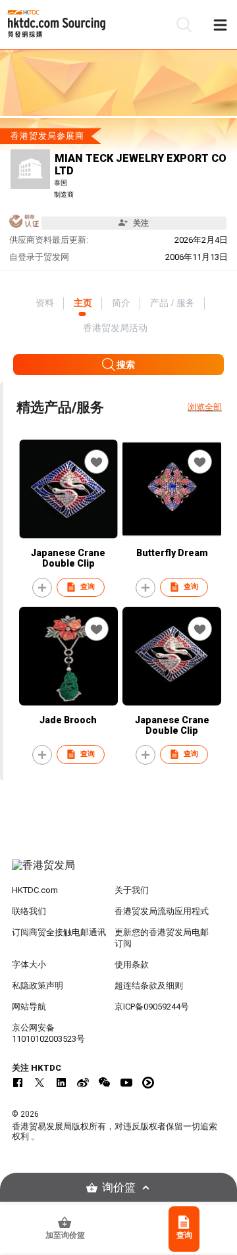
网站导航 (29, 1007)
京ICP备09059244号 (152, 1007)
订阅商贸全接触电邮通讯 (59, 932)
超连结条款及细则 (149, 985)
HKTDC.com (35, 890)
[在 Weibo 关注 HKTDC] (83, 1083)
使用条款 (132, 964)
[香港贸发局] (118, 871)
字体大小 (29, 964)
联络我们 (29, 911)
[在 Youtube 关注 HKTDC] (126, 1083)
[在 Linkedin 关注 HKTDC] (61, 1083)
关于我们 (132, 890)
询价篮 (119, 1187)
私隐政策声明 (37, 985)
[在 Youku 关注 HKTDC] (148, 1083)
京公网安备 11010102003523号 (48, 1033)
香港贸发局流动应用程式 (162, 911)
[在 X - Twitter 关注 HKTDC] (39, 1083)
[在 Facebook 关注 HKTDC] (18, 1083)
